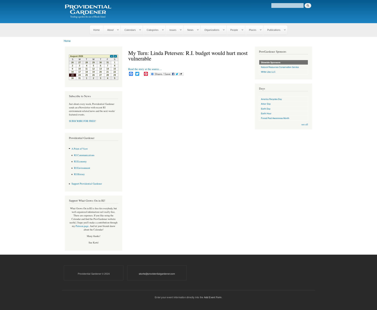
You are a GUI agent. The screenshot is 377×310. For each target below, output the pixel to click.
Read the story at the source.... (145, 69)
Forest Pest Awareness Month (275, 118)
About (108, 30)
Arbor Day (266, 103)
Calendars (128, 30)
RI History (79, 174)
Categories (150, 30)
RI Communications (84, 155)
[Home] (89, 11)
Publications (272, 30)
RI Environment (82, 168)
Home (96, 30)
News (188, 30)
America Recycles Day (271, 99)
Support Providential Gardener (86, 183)
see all (304, 124)
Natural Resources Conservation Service (280, 67)
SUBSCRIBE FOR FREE (82, 121)
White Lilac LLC (268, 71)
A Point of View (79, 148)
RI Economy (80, 161)
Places (250, 30)
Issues (171, 30)
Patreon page (82, 226)
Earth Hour (266, 113)
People (232, 30)
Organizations (210, 30)
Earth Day (265, 108)
